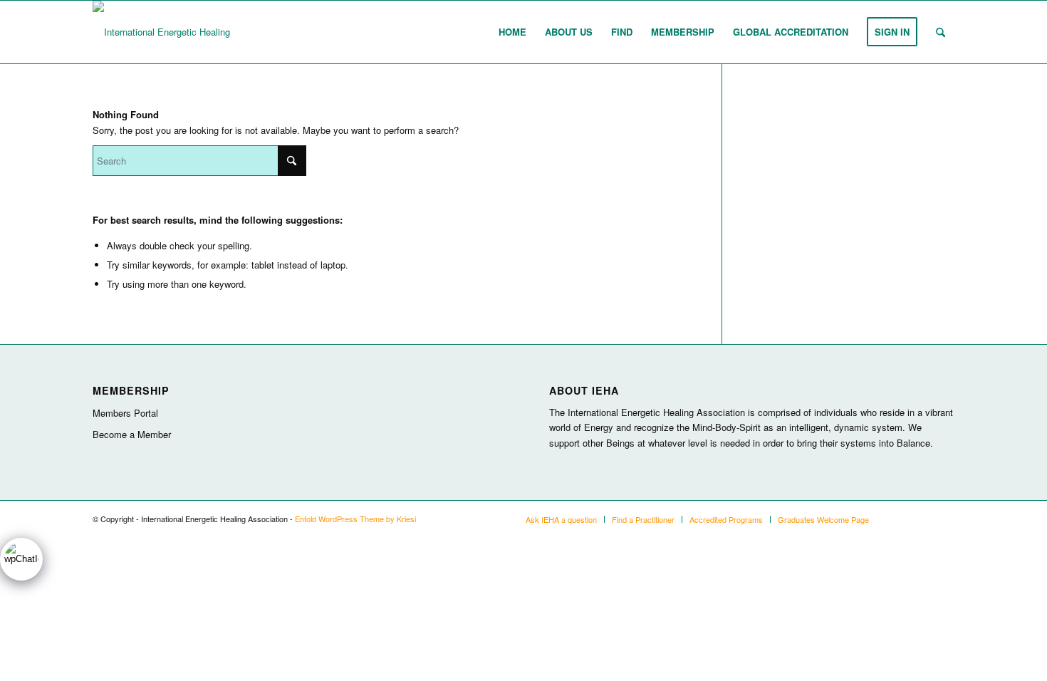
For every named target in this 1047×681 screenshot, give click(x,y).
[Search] (940, 32)
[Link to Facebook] (943, 518)
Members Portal (125, 413)
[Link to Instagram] (901, 518)
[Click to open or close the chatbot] (21, 559)
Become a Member (132, 434)
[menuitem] (512, 32)
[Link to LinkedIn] (922, 518)
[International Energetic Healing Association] (187, 32)
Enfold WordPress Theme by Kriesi (355, 518)
